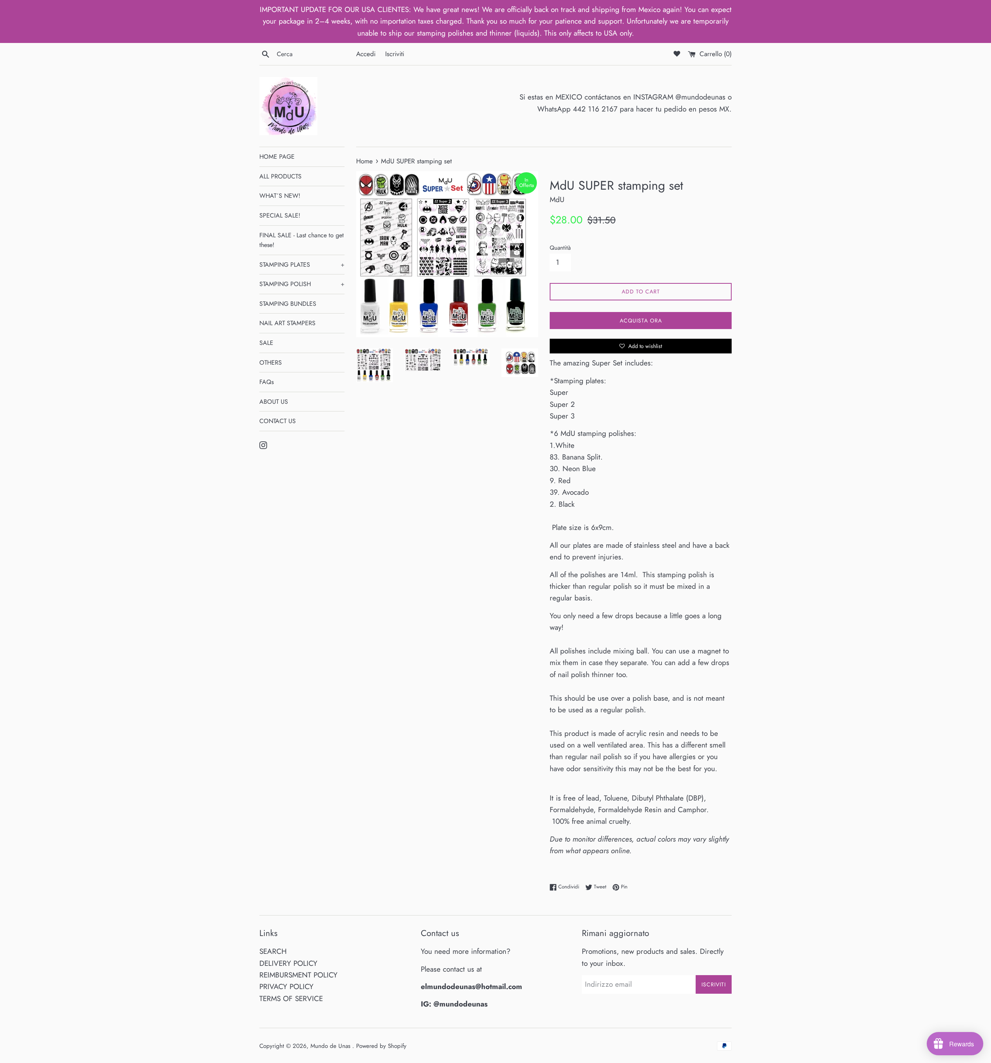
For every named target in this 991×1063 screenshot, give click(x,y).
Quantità (560, 247)
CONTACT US (277, 421)
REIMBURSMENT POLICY (298, 975)
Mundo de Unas (331, 1046)
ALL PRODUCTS (280, 176)
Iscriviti (394, 53)
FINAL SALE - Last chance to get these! (301, 240)
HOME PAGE (277, 156)
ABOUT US (273, 401)
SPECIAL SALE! (279, 215)
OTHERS (270, 362)
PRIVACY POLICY (286, 986)
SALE (266, 342)
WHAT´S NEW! (279, 195)
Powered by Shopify (381, 1046)
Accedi (365, 53)
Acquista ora (641, 320)
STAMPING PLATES (302, 264)
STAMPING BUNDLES (287, 303)
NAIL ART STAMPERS (287, 323)
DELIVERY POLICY (288, 963)
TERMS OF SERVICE (291, 998)
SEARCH (273, 951)
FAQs (266, 381)
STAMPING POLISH (302, 283)
